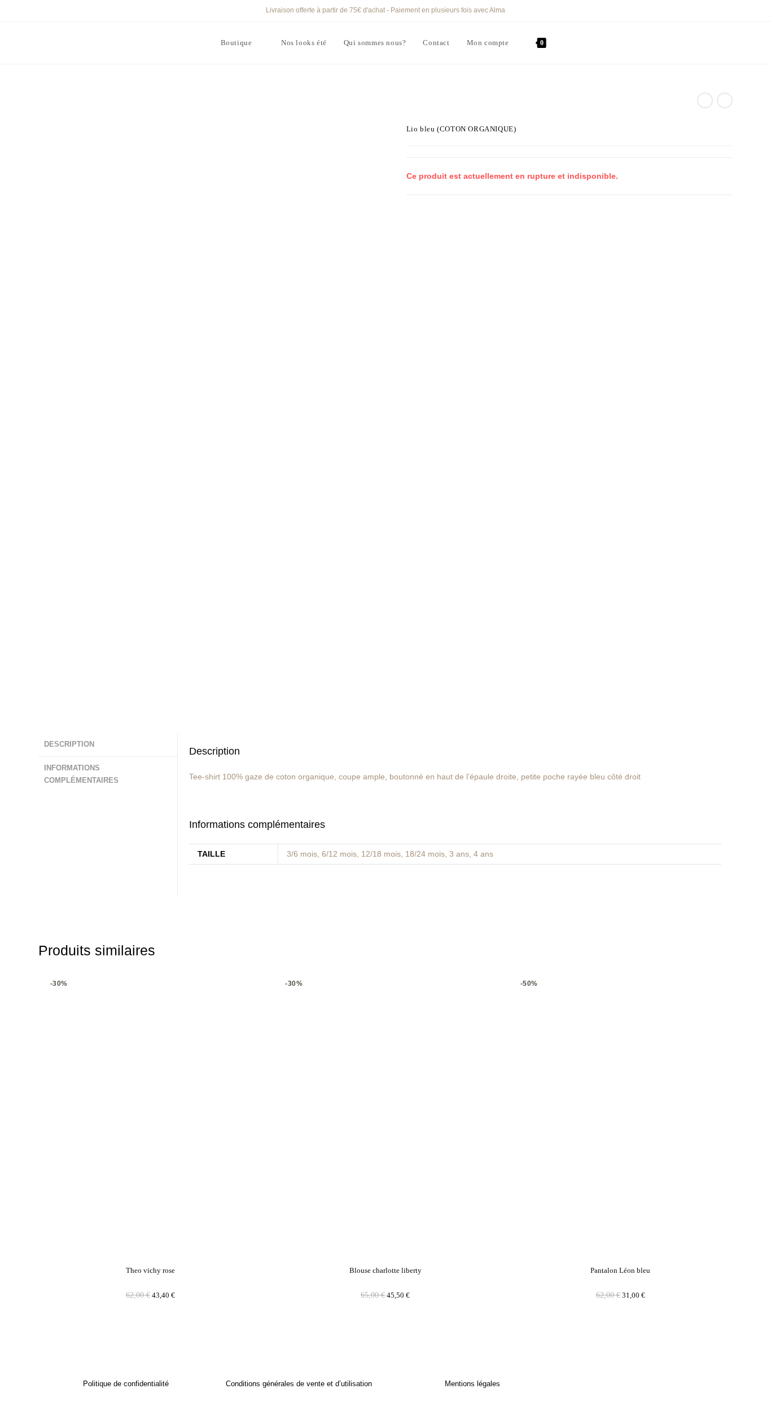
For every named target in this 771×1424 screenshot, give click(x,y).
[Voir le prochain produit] (725, 100)
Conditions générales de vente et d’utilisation (299, 1383)
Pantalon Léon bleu (620, 1270)
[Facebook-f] (635, 1385)
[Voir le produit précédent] (705, 100)
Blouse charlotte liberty (385, 1270)
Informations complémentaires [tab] (81, 774)
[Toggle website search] (223, 84)
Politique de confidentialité (126, 1383)
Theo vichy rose (150, 1270)
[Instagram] (656, 1385)
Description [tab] (69, 744)
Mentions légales (472, 1383)
